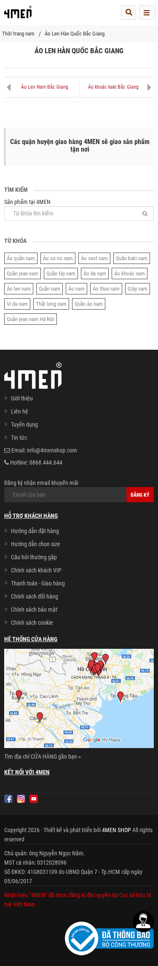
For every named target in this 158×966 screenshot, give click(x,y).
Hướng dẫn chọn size (35, 544)
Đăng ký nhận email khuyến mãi (41, 482)
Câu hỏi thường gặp (34, 557)
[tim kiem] (128, 12)
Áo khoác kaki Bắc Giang (113, 87)
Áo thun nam (106, 289)
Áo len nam (19, 289)
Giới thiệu (22, 398)
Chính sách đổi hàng (34, 596)
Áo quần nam (21, 258)
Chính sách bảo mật (34, 609)
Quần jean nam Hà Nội (30, 319)
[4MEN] (18, 14)
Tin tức (19, 437)
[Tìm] (144, 213)
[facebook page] (8, 799)
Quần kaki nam (131, 258)
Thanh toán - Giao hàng (38, 583)
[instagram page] (21, 799)
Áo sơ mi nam (58, 258)
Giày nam (137, 289)
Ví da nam (17, 304)
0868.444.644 (45, 462)
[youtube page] (33, 799)
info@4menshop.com (52, 450)
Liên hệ (19, 411)
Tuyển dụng (24, 424)
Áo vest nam (94, 258)
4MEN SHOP (116, 830)
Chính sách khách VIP (36, 570)
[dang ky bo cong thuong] (109, 938)
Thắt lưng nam (51, 304)
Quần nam (49, 289)
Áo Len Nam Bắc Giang (44, 87)
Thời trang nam (18, 33)
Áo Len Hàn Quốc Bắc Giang (74, 33)
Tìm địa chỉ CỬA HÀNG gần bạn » (42, 756)
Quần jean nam (22, 273)
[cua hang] (79, 700)
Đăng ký (140, 495)
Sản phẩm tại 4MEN (27, 202)
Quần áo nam (89, 304)
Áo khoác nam (129, 273)
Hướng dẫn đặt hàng (35, 531)
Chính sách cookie (32, 622)
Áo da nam (94, 273)
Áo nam (76, 289)
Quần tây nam (60, 273)
